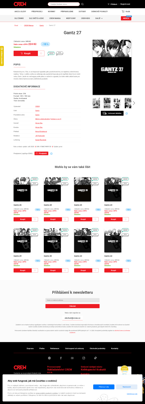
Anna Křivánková (41, 131)
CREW (37, 106)
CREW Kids (85, 18)
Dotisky (82, 12)
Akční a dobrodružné (42, 119)
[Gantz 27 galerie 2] (107, 103)
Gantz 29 (17, 256)
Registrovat (125, 4)
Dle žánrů (19, 18)
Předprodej (37, 12)
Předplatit (42, 153)
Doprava (30, 348)
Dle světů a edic (36, 18)
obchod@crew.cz (72, 318)
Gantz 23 (78, 256)
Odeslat (72, 306)
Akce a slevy (20, 12)
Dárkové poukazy (99, 12)
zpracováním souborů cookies (47, 393)
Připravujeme (67, 12)
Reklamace (54, 348)
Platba (41, 348)
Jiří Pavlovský (40, 136)
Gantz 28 (48, 205)
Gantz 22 (108, 256)
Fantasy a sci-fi (55, 119)
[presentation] (134, 103)
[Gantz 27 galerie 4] (127, 103)
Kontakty (114, 348)
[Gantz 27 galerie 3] (117, 103)
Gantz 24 (108, 205)
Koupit (27, 53)
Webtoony (71, 18)
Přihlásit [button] (113, 4)
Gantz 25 (78, 205)
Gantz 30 (48, 256)
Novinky (51, 12)
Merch (127, 17)
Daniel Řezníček (40, 140)
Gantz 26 (17, 205)
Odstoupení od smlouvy (74, 348)
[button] (98, 18)
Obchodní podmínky (97, 348)
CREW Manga (55, 18)
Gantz (37, 111)
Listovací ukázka (114, 113)
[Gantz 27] (112, 67)
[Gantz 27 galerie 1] (96, 103)
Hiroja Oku (38, 123)
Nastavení (127, 387)
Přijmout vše (104, 387)
